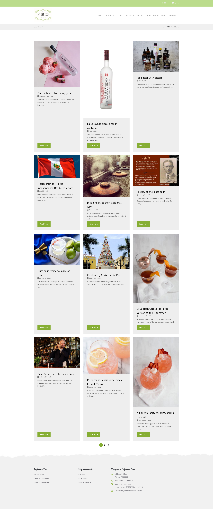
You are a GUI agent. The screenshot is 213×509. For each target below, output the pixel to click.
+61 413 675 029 (126, 480)
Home (164, 27)
